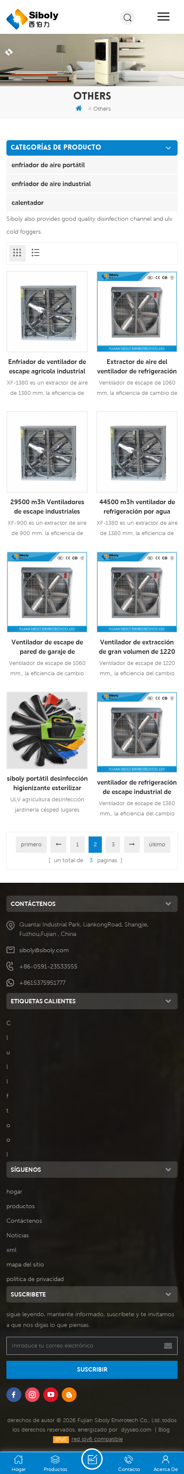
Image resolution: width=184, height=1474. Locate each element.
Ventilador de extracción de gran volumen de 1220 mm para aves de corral (137, 647)
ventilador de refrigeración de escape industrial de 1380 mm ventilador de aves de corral (137, 787)
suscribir (92, 1369)
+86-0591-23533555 (48, 966)
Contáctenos (24, 1220)
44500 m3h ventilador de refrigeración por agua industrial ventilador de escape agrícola (137, 507)
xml (11, 1249)
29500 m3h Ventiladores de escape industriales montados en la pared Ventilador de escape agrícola (47, 507)
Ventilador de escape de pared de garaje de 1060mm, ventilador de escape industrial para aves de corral (47, 647)
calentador (28, 202)
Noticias (17, 1235)
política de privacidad (35, 1278)
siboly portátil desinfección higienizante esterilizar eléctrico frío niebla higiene (47, 783)
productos (20, 1206)
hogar (14, 1191)
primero (31, 844)
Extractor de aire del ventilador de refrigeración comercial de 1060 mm (137, 367)
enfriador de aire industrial (51, 183)
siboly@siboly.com (44, 950)
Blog (164, 1429)
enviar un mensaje (92, 1459)
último (157, 844)
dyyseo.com (136, 1429)
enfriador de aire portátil (48, 164)
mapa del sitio (25, 1264)
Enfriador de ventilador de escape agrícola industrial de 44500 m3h (47, 367)
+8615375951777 (42, 982)
